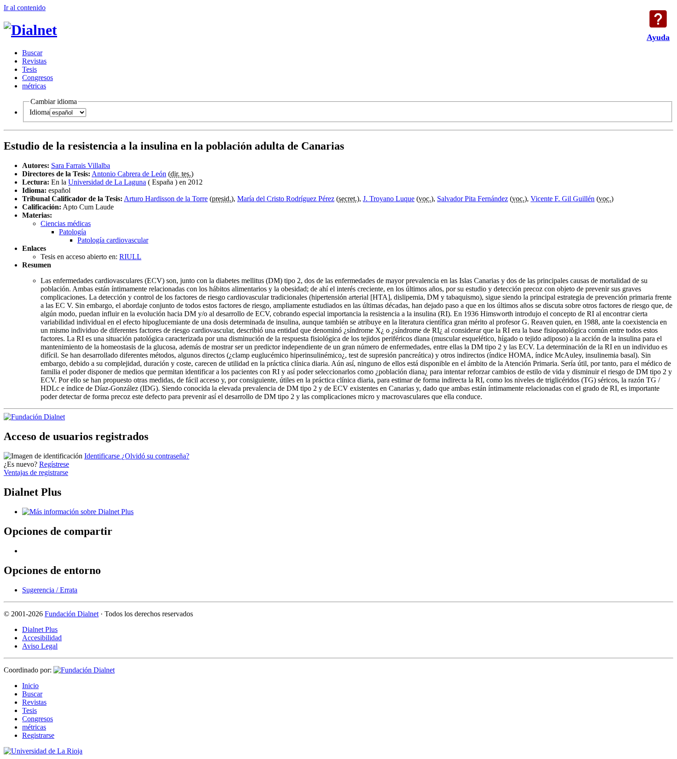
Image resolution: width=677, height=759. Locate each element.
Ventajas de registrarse (36, 472)
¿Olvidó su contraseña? (155, 456)
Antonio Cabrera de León (129, 174)
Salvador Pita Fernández (472, 199)
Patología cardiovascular (112, 240)
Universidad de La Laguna (107, 182)
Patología (72, 232)
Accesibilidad (42, 638)
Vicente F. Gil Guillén (563, 199)
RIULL (130, 257)
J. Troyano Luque (388, 199)
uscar (32, 53)
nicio (30, 685)
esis (29, 69)
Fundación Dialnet (72, 614)
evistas (34, 61)
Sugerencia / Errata (49, 590)
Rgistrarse (38, 735)
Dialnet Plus (40, 629)
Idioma (39, 112)
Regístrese (54, 464)
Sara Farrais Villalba (80, 165)
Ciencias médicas (66, 223)
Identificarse (103, 456)
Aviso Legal (40, 646)
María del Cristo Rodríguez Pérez (285, 199)
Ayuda (658, 18)
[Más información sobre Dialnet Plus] (78, 512)
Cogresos (37, 77)
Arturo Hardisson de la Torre (166, 199)
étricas (34, 86)
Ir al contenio (25, 8)
